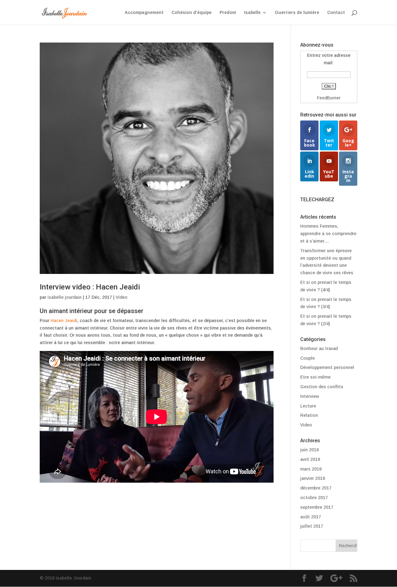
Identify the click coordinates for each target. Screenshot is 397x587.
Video (121, 297)
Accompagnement (144, 12)
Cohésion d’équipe (192, 12)
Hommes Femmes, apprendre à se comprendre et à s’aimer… (328, 233)
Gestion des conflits (321, 386)
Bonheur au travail (319, 348)
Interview (309, 396)
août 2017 (310, 516)
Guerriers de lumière (297, 12)
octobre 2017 (314, 497)
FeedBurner (329, 97)
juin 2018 (309, 449)
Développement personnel (327, 367)
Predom (228, 12)
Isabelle (252, 12)
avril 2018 (310, 459)
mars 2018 (311, 468)
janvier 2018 (312, 478)
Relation (309, 415)
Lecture (308, 405)
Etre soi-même (315, 377)
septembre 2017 (316, 507)
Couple (307, 358)
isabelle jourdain (64, 297)
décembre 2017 (316, 487)
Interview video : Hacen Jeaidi (90, 287)
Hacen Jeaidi (64, 320)
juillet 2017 (311, 526)
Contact (336, 12)
